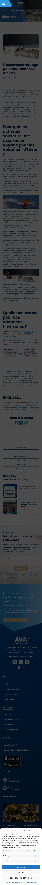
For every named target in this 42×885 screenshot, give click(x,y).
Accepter (21, 867)
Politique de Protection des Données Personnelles (21, 882)
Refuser (21, 873)
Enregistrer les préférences (21, 878)
